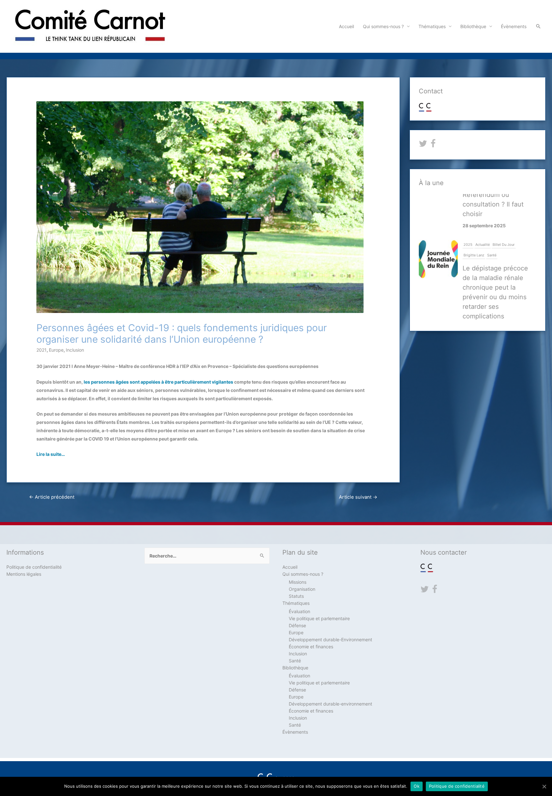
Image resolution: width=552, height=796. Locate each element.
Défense (455, 306)
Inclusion (75, 350)
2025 (468, 203)
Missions (297, 582)
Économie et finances (311, 646)
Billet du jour (504, 203)
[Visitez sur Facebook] (433, 145)
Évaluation (299, 611)
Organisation (302, 589)
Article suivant (358, 497)
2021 (41, 350)
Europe (56, 350)
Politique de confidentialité (34, 567)
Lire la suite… (50, 454)
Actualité (482, 203)
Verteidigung (512, 306)
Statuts (296, 596)
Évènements (513, 26)
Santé (491, 214)
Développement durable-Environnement (330, 639)
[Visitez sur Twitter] (423, 145)
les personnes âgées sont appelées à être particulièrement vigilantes (158, 382)
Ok (416, 786)
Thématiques (432, 26)
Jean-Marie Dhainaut (482, 306)
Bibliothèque (473, 26)
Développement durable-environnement (330, 703)
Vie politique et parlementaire (319, 618)
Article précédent (51, 497)
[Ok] (544, 786)
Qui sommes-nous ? (383, 26)
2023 (424, 306)
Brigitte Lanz (474, 214)
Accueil (346, 26)
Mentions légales (23, 574)
